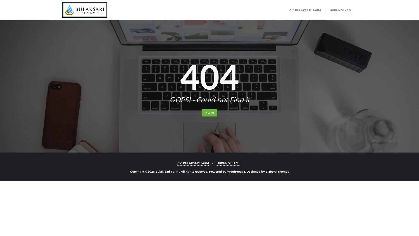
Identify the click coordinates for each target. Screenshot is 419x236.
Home (209, 112)
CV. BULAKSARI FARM (193, 163)
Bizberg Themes (277, 171)
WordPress (235, 171)
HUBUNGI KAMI (228, 163)
